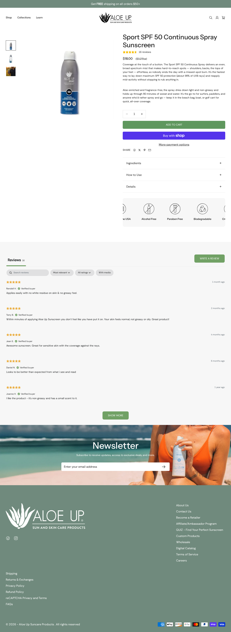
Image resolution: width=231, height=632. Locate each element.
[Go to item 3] (11, 71)
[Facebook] (8, 538)
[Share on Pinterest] (144, 150)
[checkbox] (105, 272)
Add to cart (174, 124)
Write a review (209, 258)
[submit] (163, 466)
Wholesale (183, 542)
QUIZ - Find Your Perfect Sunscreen (199, 530)
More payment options (174, 144)
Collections (24, 17)
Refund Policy (15, 592)
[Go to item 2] (11, 58)
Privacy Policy (15, 586)
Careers (181, 560)
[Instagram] (16, 538)
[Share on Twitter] (139, 150)
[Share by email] (149, 150)
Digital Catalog (186, 548)
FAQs (9, 604)
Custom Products (188, 536)
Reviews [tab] (16, 260)
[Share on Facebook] (134, 150)
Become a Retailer (188, 517)
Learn (39, 17)
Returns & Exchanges (19, 579)
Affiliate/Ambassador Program (196, 524)
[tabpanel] (115, 346)
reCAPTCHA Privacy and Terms (26, 598)
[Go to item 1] (11, 45)
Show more (115, 415)
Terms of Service (187, 554)
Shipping (11, 573)
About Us (182, 505)
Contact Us (183, 511)
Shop (9, 17)
